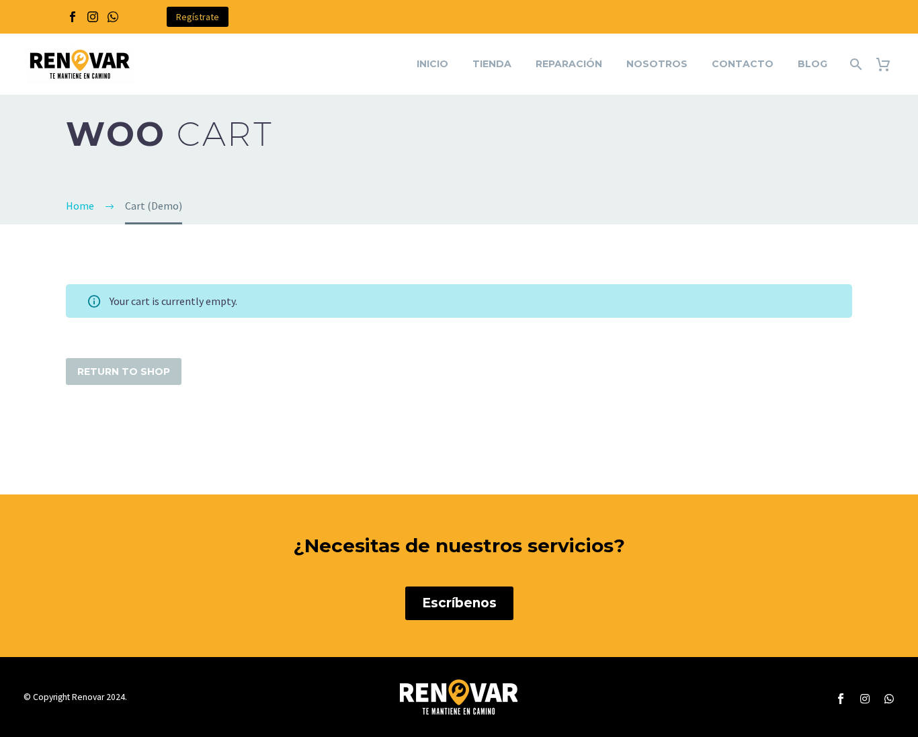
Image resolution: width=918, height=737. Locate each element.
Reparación (569, 64)
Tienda (491, 64)
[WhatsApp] (113, 16)
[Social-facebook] (840, 698)
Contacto (743, 64)
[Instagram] (93, 16)
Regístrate (197, 17)
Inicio (432, 64)
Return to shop (123, 371)
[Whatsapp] (889, 698)
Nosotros (656, 64)
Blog (812, 64)
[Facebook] (72, 16)
